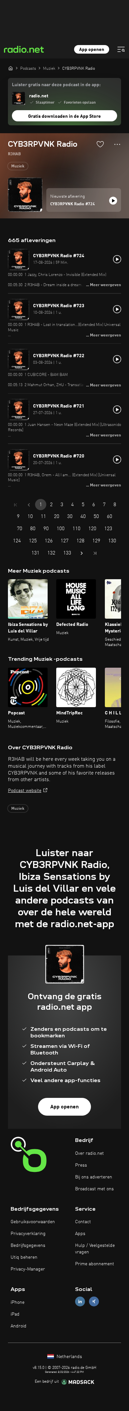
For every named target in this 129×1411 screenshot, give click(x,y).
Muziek (17, 166)
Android (18, 1326)
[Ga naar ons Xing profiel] (94, 1301)
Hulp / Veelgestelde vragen (95, 1248)
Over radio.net (89, 1153)
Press (81, 1165)
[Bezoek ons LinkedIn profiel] (80, 1301)
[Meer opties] (117, 144)
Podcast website (24, 790)
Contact (83, 1222)
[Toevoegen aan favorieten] (100, 144)
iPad (15, 1314)
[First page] (15, 505)
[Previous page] (28, 505)
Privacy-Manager (28, 1269)
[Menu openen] (121, 49)
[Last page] (95, 553)
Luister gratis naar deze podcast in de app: (56, 85)
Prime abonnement (94, 1264)
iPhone (17, 1302)
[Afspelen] (113, 201)
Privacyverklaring (28, 1233)
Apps (80, 1233)
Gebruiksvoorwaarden (33, 1222)
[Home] (10, 68)
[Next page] (81, 553)
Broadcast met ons (94, 1189)
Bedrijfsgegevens (28, 1245)
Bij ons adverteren (93, 1177)
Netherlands (68, 1356)
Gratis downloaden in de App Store (64, 116)
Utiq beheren (24, 1257)
